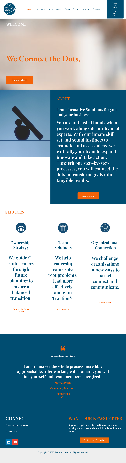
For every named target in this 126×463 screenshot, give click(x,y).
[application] (44, 9)
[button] (19, 80)
